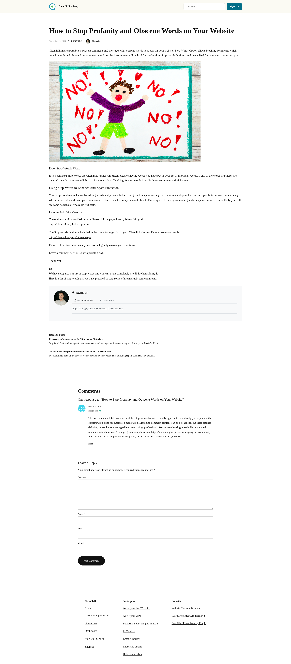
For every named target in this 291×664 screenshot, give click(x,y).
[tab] (84, 300)
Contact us (91, 623)
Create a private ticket (91, 252)
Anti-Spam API (132, 615)
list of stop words (69, 278)
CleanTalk (75, 41)
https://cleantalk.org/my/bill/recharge (70, 237)
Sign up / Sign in (94, 638)
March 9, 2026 (94, 406)
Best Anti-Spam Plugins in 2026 (140, 623)
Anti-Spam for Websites (136, 608)
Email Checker (131, 638)
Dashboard (91, 630)
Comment (83, 477)
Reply (90, 444)
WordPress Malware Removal (189, 615)
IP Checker (129, 631)
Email (81, 528)
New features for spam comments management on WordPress (80, 351)
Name (81, 514)
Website (81, 543)
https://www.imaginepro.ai (165, 431)
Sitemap (89, 646)
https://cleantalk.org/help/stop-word (69, 224)
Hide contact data (132, 654)
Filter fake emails (132, 646)
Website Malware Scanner (186, 607)
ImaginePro (93, 411)
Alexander (96, 41)
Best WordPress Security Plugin (189, 623)
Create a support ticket (97, 615)
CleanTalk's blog (68, 6)
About (88, 607)
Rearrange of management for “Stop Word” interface (76, 339)
